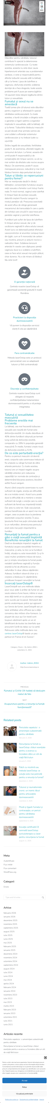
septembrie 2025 (11, 928)
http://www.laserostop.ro (29, 667)
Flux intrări (8, 864)
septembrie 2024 (11, 965)
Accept (24, 1080)
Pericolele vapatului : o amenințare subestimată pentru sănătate (30, 731)
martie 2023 (9, 1006)
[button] (45, 1057)
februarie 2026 (10, 913)
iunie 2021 (8, 1024)
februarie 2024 (10, 987)
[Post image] (10, 731)
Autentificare (9, 861)
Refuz (24, 1087)
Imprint (41, 1099)
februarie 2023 (10, 1009)
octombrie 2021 (10, 1017)
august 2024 (9, 968)
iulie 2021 (8, 1021)
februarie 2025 (10, 946)
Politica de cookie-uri (11, 1099)
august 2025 (9, 931)
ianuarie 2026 (9, 916)
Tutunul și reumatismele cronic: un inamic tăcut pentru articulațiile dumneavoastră (30, 792)
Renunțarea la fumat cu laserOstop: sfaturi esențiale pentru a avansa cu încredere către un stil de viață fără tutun (32, 751)
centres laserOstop (13, 633)
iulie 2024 (8, 972)
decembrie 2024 (10, 954)
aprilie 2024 (9, 983)
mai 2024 (8, 980)
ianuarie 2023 (9, 1013)
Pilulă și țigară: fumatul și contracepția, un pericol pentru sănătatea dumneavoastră (31, 812)
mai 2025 (8, 942)
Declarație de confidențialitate (29, 1099)
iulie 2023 (8, 998)
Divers (8, 3)
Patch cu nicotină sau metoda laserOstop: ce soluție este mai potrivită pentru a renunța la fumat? (31, 772)
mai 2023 (8, 1002)
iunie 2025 (8, 939)
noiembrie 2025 (10, 924)
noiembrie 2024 (10, 957)
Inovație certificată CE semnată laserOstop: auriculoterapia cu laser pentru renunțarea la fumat (31, 832)
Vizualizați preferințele (24, 1094)
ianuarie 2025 (9, 950)
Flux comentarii (10, 868)
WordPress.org (10, 872)
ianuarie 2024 (9, 991)
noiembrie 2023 (10, 994)
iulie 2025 (8, 935)
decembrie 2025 (10, 920)
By (31, 647)
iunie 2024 (8, 976)
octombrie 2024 (10, 961)
